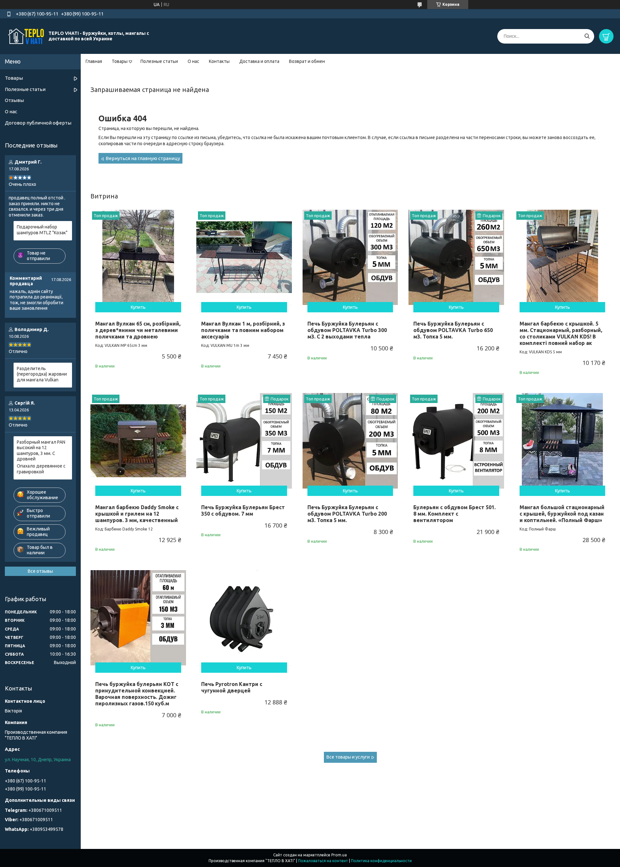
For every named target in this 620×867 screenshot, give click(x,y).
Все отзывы (40, 571)
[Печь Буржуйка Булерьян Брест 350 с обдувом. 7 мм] (244, 441)
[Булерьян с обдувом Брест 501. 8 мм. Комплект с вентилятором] (456, 441)
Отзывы (14, 100)
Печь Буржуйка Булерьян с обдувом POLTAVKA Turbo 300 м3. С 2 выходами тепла (347, 330)
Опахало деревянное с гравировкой (41, 468)
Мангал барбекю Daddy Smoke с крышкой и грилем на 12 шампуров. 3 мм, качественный (137, 513)
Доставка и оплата (259, 61)
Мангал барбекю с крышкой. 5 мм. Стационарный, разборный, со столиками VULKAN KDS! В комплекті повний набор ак (561, 333)
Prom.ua (339, 855)
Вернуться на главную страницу (143, 158)
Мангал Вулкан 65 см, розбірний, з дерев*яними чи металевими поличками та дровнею (138, 330)
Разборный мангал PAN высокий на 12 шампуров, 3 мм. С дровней (41, 450)
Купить (138, 307)
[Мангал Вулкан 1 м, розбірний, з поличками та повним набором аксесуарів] (244, 257)
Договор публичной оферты (38, 123)
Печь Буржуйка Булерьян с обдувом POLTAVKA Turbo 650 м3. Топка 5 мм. (453, 330)
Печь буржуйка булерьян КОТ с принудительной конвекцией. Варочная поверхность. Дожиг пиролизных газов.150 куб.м (136, 693)
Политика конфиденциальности (381, 861)
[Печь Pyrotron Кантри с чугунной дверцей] (244, 618)
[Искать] (587, 36)
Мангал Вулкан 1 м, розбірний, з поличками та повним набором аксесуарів (243, 330)
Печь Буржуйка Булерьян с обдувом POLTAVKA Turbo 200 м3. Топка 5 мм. (347, 513)
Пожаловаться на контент (323, 861)
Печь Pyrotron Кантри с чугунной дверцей (231, 687)
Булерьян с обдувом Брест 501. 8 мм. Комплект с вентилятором (454, 513)
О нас (193, 61)
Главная (94, 61)
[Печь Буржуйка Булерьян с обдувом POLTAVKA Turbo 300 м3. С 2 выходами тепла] (350, 257)
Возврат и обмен (307, 61)
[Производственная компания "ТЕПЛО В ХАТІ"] (25, 35)
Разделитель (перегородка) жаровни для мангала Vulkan (42, 374)
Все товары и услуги (348, 757)
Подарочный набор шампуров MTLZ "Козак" (42, 229)
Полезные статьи (159, 61)
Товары (120, 61)
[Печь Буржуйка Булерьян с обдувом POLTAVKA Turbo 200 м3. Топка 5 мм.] (350, 441)
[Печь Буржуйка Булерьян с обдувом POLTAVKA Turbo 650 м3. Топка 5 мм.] (456, 257)
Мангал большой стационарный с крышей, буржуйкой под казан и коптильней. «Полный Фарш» (562, 513)
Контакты (219, 61)
